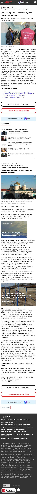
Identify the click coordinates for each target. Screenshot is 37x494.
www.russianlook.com (7, 46)
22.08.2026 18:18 (5, 164)
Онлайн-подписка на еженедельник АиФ (16, 424)
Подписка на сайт (8, 427)
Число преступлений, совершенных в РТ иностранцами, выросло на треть (19, 132)
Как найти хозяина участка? (14, 95)
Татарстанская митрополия (16, 203)
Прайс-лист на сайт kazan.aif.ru (13, 432)
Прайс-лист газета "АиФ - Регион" (13, 429)
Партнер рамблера (16, 485)
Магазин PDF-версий (9, 422)
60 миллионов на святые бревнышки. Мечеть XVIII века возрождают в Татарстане (16, 295)
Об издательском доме (10, 419)
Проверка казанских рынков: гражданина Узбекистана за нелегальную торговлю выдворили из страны (19, 138)
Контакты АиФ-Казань (25, 427)
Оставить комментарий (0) (19, 111)
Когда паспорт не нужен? (13, 97)
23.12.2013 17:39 (5, 7)
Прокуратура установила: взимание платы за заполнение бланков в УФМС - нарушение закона (20, 144)
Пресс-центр (24, 419)
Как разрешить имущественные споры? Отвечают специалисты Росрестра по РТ (19, 149)
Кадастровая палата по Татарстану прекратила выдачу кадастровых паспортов (18, 93)
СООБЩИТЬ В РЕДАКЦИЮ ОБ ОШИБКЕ (14, 438)
